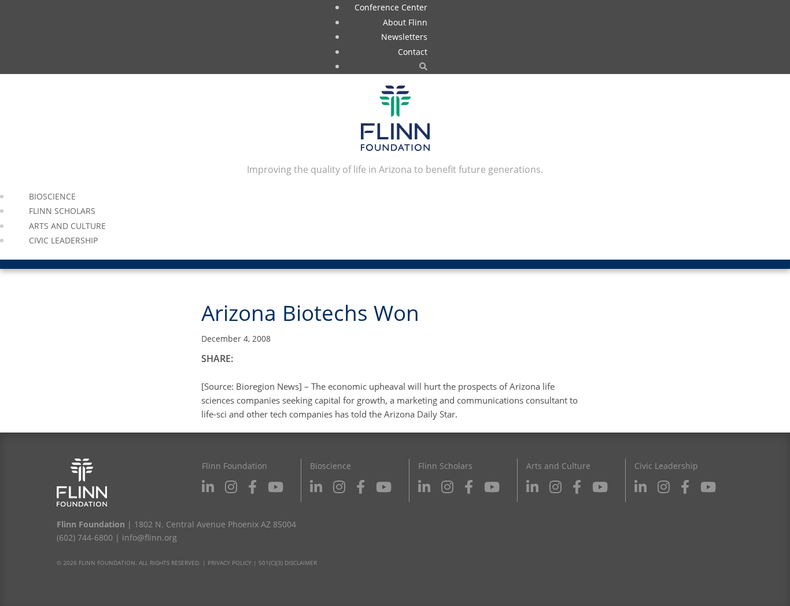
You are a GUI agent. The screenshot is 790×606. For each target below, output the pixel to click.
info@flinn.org (149, 537)
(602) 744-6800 (85, 537)
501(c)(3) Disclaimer (288, 563)
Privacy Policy (230, 563)
